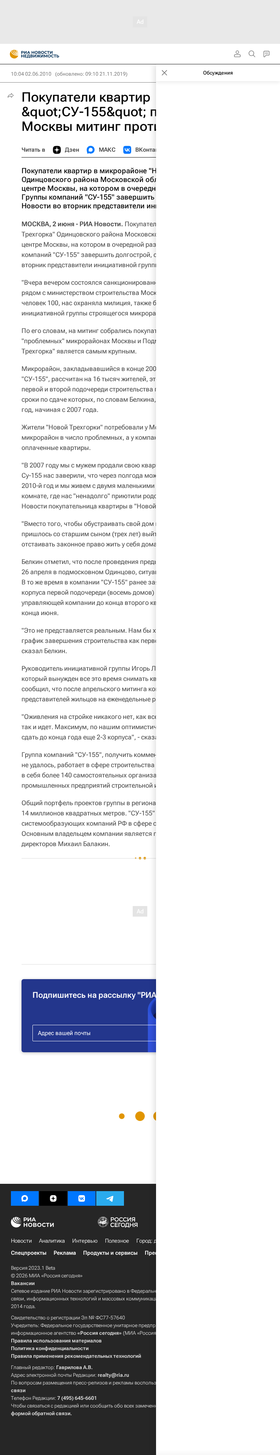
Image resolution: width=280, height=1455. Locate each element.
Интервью (85, 1241)
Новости (21, 1241)
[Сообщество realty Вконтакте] (82, 1198)
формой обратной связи (40, 1413)
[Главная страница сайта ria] (12, 54)
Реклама (65, 1253)
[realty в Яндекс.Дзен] (53, 1198)
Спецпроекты (28, 1253)
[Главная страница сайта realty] (47, 54)
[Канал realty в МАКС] (25, 1198)
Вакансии (23, 1283)
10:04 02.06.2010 (31, 74)
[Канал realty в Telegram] (110, 1198)
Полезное (117, 1241)
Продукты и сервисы (110, 1253)
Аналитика (52, 1241)
